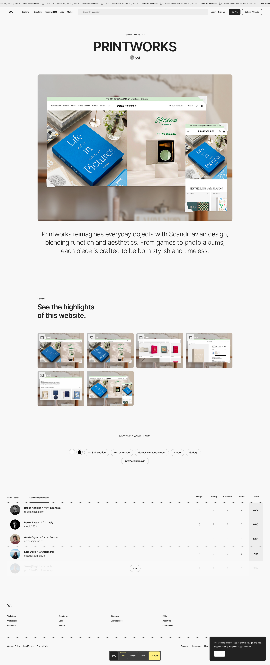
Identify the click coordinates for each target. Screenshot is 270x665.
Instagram (196, 646)
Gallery (193, 452)
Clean (177, 452)
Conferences (116, 621)
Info (123, 656)
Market (70, 12)
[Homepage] (61, 350)
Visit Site (154, 656)
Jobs (62, 12)
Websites (11, 616)
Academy (51, 12)
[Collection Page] (61, 388)
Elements (132, 656)
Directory (38, 12)
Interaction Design (135, 460)
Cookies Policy (13, 646)
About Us (167, 621)
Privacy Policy (43, 646)
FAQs (165, 616)
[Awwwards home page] (114, 655)
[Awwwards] (11, 12)
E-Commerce (122, 452)
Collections (12, 621)
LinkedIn (208, 646)
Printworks (135, 47)
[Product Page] (209, 350)
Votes (143, 656)
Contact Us (168, 625)
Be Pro (235, 12)
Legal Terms (28, 646)
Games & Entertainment (151, 452)
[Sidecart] (159, 350)
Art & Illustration (97, 452)
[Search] (110, 350)
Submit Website (252, 12)
